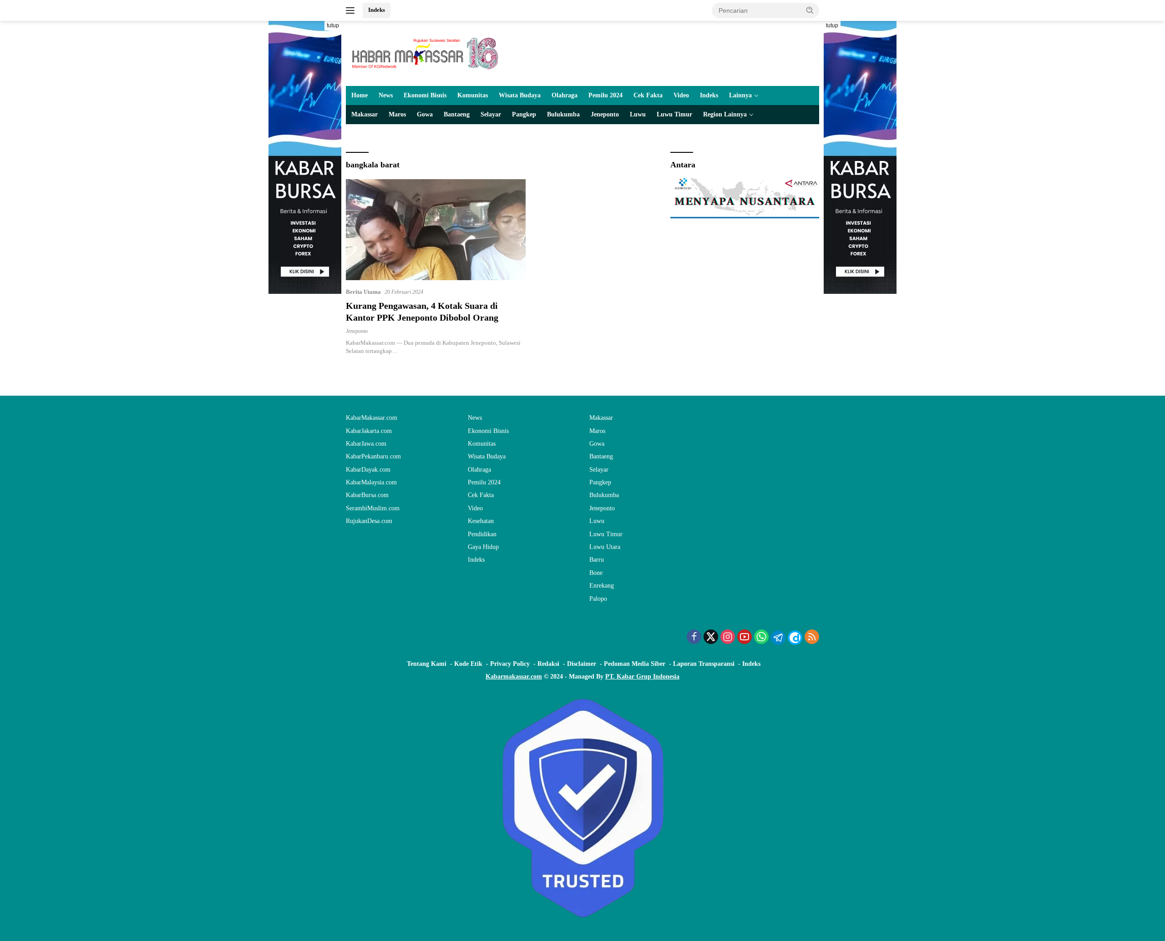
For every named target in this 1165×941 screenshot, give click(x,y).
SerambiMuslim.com (373, 508)
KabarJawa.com (366, 443)
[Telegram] (778, 637)
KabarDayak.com (368, 469)
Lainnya (740, 95)
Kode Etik (468, 663)
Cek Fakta (648, 95)
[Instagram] (727, 637)
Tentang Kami (426, 663)
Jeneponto (605, 114)
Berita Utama (363, 291)
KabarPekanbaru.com (373, 456)
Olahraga (564, 95)
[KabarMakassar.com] (425, 53)
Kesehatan (481, 521)
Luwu (638, 114)
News (386, 95)
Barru (596, 559)
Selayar (491, 114)
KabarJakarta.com (369, 431)
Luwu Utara (604, 546)
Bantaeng (457, 114)
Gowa (425, 114)
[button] (810, 10)
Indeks (376, 9)
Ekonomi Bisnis (425, 95)
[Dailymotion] (795, 637)
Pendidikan (482, 534)
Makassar (364, 114)
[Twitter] (711, 637)
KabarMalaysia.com (371, 482)
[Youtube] (744, 637)
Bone (596, 572)
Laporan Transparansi (703, 663)
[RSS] (812, 637)
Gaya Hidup (483, 546)
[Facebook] (694, 637)
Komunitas (472, 95)
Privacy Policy (510, 663)
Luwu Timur (674, 114)
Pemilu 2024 (605, 95)
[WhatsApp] (761, 637)
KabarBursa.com (367, 495)
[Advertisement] (304, 430)
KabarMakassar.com (371, 417)
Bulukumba (563, 114)
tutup (333, 25)
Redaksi (548, 663)
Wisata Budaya (520, 95)
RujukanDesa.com (369, 521)
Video (681, 95)
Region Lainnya (725, 114)
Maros (397, 114)
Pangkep (524, 114)
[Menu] (352, 10)
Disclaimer (581, 663)
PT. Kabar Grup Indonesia (642, 676)
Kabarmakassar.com (514, 676)
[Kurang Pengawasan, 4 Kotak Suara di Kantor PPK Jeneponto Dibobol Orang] (436, 229)
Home (359, 95)
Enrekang (601, 585)
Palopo (598, 598)
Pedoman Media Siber (634, 663)
